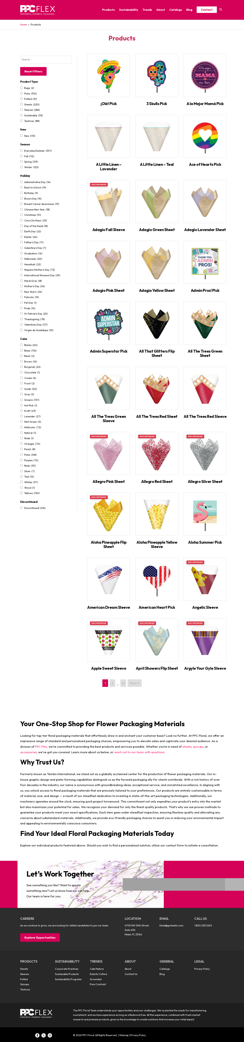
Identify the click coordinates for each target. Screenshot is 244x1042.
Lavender (32, 416)
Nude (29, 438)
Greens (31, 400)
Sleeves (32, 109)
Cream (30, 378)
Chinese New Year (37, 209)
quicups (198, 746)
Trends (147, 9)
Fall (29, 156)
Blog (189, 9)
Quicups (24, 984)
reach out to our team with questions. (139, 752)
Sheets (31, 104)
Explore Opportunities (40, 937)
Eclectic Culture (98, 974)
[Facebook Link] (37, 1035)
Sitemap (124, 1035)
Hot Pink (30, 405)
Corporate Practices (66, 968)
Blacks (31, 345)
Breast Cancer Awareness (41, 204)
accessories (28, 752)
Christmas (32, 215)
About (160, 9)
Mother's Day (34, 286)
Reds (30, 465)
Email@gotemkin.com (171, 925)
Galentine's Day (35, 248)
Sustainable (33, 115)
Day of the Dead (36, 226)
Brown (30, 361)
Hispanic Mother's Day (39, 269)
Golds (30, 389)
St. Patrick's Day (36, 313)
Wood (29, 487)
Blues (30, 350)
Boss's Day (33, 198)
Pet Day (30, 302)
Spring (31, 161)
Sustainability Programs (68, 979)
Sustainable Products (67, 974)
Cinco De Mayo (35, 220)
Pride (29, 308)
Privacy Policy (202, 968)
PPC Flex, (41, 746)
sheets (186, 746)
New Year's (33, 291)
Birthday (31, 193)
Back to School (35, 187)
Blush (29, 356)
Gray (29, 394)
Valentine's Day (36, 324)
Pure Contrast (98, 984)
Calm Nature (97, 968)
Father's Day (34, 242)
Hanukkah (32, 264)
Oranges (32, 443)
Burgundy (32, 367)
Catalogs (175, 9)
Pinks (30, 454)
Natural (30, 433)
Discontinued (35, 508)
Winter (31, 167)
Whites (31, 482)
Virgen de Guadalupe (38, 330)
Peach (29, 449)
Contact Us (131, 974)
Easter (30, 237)
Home (23, 24)
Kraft (30, 410)
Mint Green (32, 421)
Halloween (33, 258)
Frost (29, 383)
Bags (29, 88)
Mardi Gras (33, 281)
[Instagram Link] (50, 1035)
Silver (29, 471)
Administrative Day (37, 182)
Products (108, 9)
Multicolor (32, 427)
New (29, 135)
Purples (31, 460)
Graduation (33, 253)
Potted (30, 99)
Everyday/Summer (38, 150)
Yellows (32, 493)
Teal (29, 476)
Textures (32, 121)
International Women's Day (42, 275)
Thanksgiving (34, 319)
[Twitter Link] (43, 1035)
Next (133, 683)
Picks (30, 93)
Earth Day (32, 231)
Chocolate (32, 372)
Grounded (95, 979)
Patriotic (31, 297)
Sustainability (128, 9)
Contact (207, 9)
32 (123, 683)
